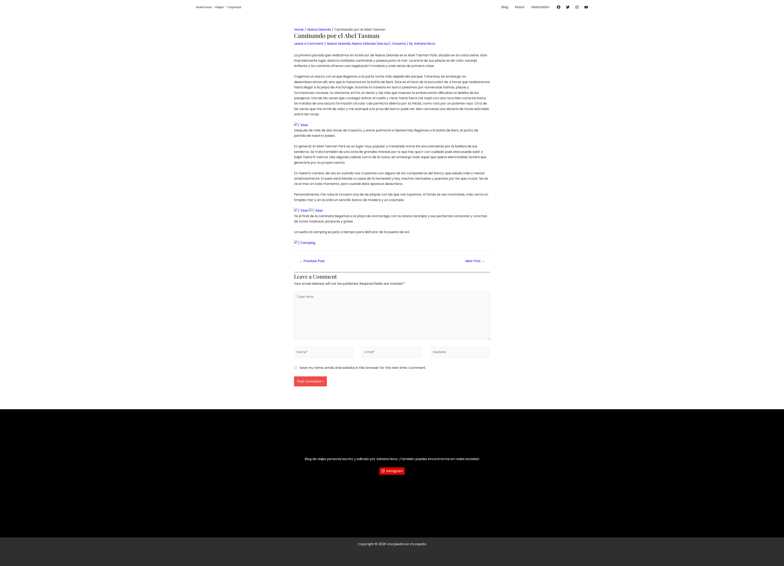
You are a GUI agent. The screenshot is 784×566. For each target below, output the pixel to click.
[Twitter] (568, 7)
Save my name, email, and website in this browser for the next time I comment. (363, 367)
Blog (504, 7)
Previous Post (312, 261)
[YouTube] (586, 7)
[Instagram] (577, 7)
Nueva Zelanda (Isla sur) (371, 43)
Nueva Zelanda (339, 43)
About (520, 7)
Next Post (475, 261)
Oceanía (399, 43)
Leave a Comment (309, 43)
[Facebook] (558, 7)
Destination (540, 7)
